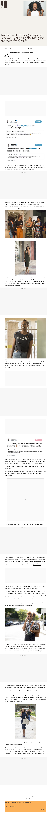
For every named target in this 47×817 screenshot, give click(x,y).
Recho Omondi (32, 561)
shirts (43, 561)
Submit (43, 809)
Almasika (42, 563)
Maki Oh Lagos (26, 563)
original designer (39, 524)
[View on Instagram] (25, 499)
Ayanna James (13, 52)
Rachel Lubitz (8, 48)
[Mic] (4, 4)
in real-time (15, 60)
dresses (38, 561)
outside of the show (38, 283)
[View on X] (25, 108)
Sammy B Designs (37, 564)
